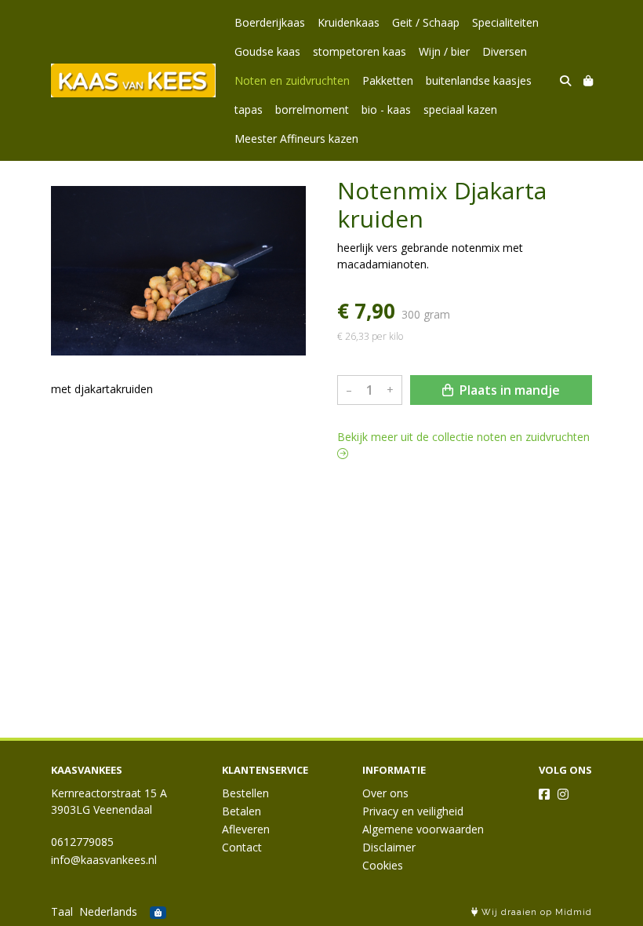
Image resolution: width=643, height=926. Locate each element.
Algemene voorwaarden (423, 829)
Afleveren (246, 829)
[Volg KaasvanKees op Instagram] (563, 794)
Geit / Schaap (426, 22)
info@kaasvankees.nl (104, 859)
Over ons (385, 793)
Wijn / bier (444, 51)
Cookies (382, 865)
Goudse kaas (267, 51)
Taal (62, 911)
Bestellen (245, 793)
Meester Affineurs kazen (296, 138)
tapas (248, 109)
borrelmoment (312, 109)
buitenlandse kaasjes (479, 80)
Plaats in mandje (508, 390)
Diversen (504, 51)
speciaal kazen (460, 109)
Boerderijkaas (269, 22)
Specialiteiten (505, 22)
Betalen (241, 811)
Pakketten (387, 80)
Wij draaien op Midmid (535, 912)
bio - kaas (386, 109)
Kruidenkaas (349, 22)
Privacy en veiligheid (412, 811)
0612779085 (82, 841)
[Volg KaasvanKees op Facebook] (544, 794)
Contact (242, 847)
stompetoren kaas (359, 51)
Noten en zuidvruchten (292, 80)
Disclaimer (389, 847)
